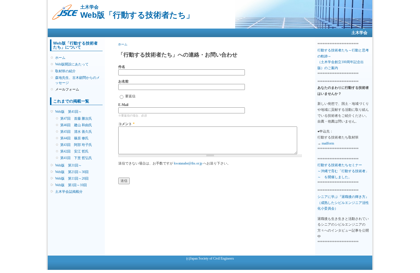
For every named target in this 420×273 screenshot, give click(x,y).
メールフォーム (67, 89)
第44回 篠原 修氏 (74, 138)
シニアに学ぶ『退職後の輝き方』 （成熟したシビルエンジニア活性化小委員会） (343, 202)
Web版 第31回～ (68, 165)
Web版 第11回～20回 (72, 178)
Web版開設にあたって (72, 64)
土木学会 (359, 33)
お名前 (123, 81)
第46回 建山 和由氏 (76, 125)
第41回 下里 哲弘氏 (76, 158)
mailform (328, 143)
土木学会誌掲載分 (69, 192)
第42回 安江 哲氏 (74, 151)
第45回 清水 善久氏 (76, 132)
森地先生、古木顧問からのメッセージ (77, 80)
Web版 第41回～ (68, 112)
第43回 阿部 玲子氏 (76, 145)
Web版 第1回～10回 (71, 185)
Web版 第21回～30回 (72, 172)
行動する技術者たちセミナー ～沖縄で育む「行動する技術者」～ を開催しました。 (343, 171)
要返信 (130, 96)
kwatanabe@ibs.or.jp (188, 163)
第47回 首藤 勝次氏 (76, 119)
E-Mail (123, 105)
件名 (121, 67)
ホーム (60, 58)
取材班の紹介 (65, 71)
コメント (126, 124)
